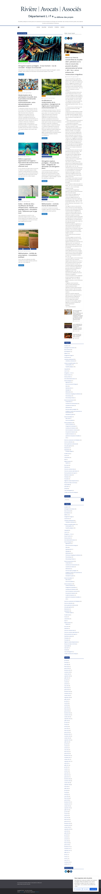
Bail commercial (67, 349)
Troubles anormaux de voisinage (70, 492)
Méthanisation (44, 199)
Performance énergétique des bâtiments (73, 393)
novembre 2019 (67, 804)
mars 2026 (66, 664)
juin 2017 (66, 854)
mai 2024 (66, 703)
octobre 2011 (66, 864)
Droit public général (68, 445)
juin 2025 (66, 679)
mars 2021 (66, 773)
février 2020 (66, 798)
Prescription (66, 478)
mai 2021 (66, 769)
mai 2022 (66, 745)
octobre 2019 (66, 805)
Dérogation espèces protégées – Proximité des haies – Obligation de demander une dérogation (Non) (50, 164)
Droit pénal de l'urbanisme (70, 431)
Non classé (66, 465)
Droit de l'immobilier (68, 416)
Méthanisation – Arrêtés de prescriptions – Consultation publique (27, 255)
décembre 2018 (67, 823)
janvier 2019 (66, 821)
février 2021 (66, 774)
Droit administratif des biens (69, 378)
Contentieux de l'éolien (70, 405)
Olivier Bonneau (27, 201)
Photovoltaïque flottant (70, 397)
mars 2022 (66, 749)
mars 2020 (66, 796)
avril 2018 (66, 838)
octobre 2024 (66, 695)
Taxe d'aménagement (68, 490)
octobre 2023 (66, 716)
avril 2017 (66, 858)
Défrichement (68, 407)
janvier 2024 (66, 710)
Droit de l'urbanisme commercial (72, 430)
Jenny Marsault (76, 76)
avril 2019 (66, 815)
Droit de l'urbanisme (68, 422)
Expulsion (67, 463)
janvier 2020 (66, 800)
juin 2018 (66, 835)
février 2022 (66, 751)
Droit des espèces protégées (34, 61)
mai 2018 (66, 836)
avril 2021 (66, 771)
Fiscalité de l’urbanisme (70, 433)
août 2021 (66, 763)
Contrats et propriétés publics (70, 363)
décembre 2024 (67, 691)
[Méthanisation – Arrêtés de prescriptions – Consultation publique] (28, 238)
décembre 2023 (67, 712)
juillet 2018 (66, 833)
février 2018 (66, 842)
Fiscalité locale (67, 453)
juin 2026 (66, 660)
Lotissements (66, 457)
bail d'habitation (67, 351)
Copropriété (66, 369)
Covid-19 (66, 371)
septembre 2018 (67, 829)
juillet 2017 (66, 852)
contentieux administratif (69, 359)
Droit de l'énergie (22, 154)
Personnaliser (78, 889)
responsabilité (67, 484)
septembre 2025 (67, 676)
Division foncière (67, 374)
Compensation (68, 401)
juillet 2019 (66, 809)
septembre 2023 (67, 718)
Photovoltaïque (68, 395)
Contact (62, 27)
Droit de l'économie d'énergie (71, 384)
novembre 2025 (67, 672)
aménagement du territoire (69, 347)
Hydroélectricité (68, 388)
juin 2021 (66, 767)
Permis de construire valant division (71, 471)
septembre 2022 (67, 740)
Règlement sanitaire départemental (71, 480)
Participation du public (70, 414)
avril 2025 (66, 683)
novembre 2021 (67, 757)
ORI (66, 437)
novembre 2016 (67, 862)
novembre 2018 (67, 825)
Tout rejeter (86, 889)
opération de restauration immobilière (73, 435)
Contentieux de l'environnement (72, 403)
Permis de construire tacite (69, 469)
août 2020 (66, 786)
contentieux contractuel (70, 360)
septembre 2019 (67, 807)
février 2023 (66, 730)
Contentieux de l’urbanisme (71, 428)
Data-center (68, 418)
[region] (86, 884)
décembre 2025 (67, 670)
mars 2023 (66, 728)
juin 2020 (66, 790)
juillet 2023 (66, 720)
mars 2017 (66, 860)
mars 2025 (66, 685)
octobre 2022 (66, 738)
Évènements (66, 447)
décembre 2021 (67, 755)
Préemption (66, 476)
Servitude (66, 488)
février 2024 (66, 709)
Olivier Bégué (28, 63)
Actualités (50, 27)
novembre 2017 (67, 848)
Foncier (65, 455)
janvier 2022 (66, 753)
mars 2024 (66, 707)
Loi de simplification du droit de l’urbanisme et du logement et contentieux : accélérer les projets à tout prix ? (77, 327)
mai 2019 (66, 813)
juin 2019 (66, 811)
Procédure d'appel (69, 451)
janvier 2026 (66, 668)
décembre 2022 (67, 734)
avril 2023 (66, 726)
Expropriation (66, 449)
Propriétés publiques (69, 366)
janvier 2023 (66, 732)
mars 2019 (66, 817)
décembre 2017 (67, 846)
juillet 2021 (66, 765)
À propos (57, 27)
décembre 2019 (67, 802)
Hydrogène (68, 390)
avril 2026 (66, 662)
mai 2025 (66, 681)
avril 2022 (66, 747)
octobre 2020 (66, 782)
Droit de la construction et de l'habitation (72, 440)
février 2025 (66, 687)
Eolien (20, 199)
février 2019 (66, 819)
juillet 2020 (66, 788)
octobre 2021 (66, 759)
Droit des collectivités (68, 442)
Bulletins (44, 27)
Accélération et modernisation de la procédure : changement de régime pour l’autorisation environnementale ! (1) (51, 104)
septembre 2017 (67, 850)
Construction (66, 357)
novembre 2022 (67, 736)
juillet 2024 (66, 699)
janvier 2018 (66, 844)
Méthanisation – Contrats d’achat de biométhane (50, 205)
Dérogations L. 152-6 (68, 372)
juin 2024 (66, 701)
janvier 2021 (66, 776)
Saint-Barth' (66, 486)
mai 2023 (66, 724)
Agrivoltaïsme (68, 382)
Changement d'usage (68, 355)
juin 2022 (66, 743)
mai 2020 (66, 792)
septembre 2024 (67, 697)
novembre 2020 (67, 780)
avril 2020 (66, 794)
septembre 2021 (67, 761)
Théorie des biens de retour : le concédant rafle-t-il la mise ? (77, 335)
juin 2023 (66, 722)
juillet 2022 (66, 741)
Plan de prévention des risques (70, 473)
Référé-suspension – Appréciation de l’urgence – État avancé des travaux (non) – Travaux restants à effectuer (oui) (28, 162)
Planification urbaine (68, 474)
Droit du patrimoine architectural (70, 443)
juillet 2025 (66, 678)
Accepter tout (93, 889)
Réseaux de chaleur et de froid (70, 482)
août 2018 (66, 831)
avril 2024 (66, 705)
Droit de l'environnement (23, 61)
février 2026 (66, 666)
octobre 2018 (66, 827)
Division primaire (67, 376)
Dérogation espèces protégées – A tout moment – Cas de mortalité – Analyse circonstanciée (37, 67)
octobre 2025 (66, 674)
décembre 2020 (67, 778)
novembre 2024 (67, 693)
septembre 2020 (67, 784)
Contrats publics (69, 364)
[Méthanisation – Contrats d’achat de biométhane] (51, 191)
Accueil (38, 27)
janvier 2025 (66, 689)
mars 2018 (66, 840)
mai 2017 (66, 856)
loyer (65, 459)
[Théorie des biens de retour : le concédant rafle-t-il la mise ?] (68, 336)
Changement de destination (71, 426)
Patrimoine (66, 467)
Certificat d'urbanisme (70, 424)
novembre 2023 (67, 714)
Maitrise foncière (67, 461)
